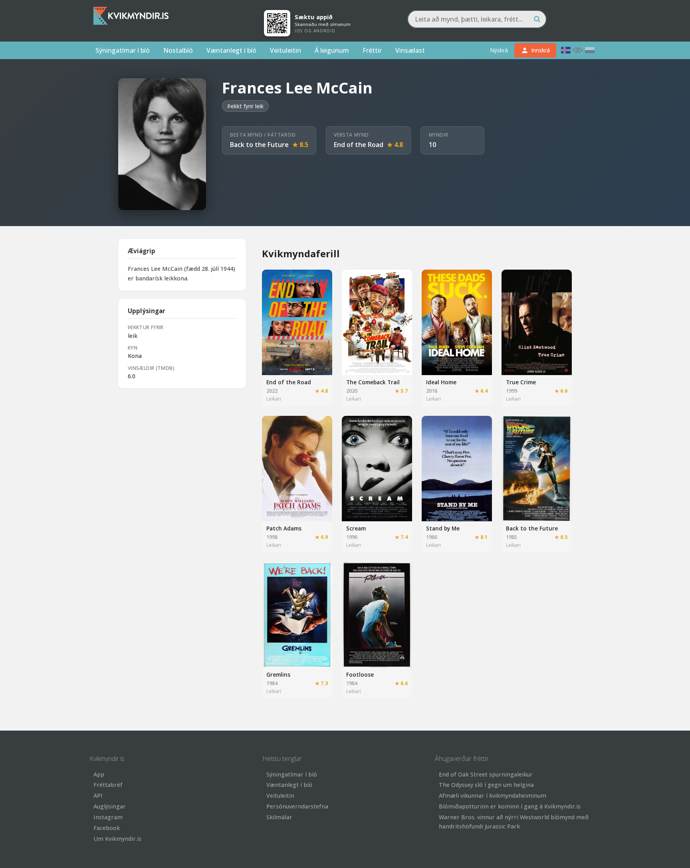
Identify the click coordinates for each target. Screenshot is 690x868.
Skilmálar (279, 817)
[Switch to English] (578, 50)
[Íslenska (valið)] (566, 50)
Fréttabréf (108, 785)
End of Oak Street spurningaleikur (486, 774)
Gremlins (278, 674)
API (98, 795)
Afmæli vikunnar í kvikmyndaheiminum (492, 795)
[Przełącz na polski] (590, 50)
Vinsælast (410, 50)
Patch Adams (283, 528)
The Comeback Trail (373, 382)
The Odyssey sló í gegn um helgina (486, 785)
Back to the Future (259, 144)
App (98, 774)
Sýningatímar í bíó (122, 50)
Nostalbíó (178, 50)
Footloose (360, 674)
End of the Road (358, 144)
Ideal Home (441, 382)
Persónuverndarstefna (297, 806)
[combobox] (477, 19)
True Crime (521, 382)
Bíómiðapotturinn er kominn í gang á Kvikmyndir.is (510, 806)
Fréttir (372, 50)
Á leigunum (332, 50)
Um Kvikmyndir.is (117, 838)
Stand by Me (443, 528)
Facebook (106, 828)
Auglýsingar (109, 806)
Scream (356, 528)
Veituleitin (285, 50)
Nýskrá (499, 50)
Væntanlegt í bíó (231, 50)
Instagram (108, 817)
